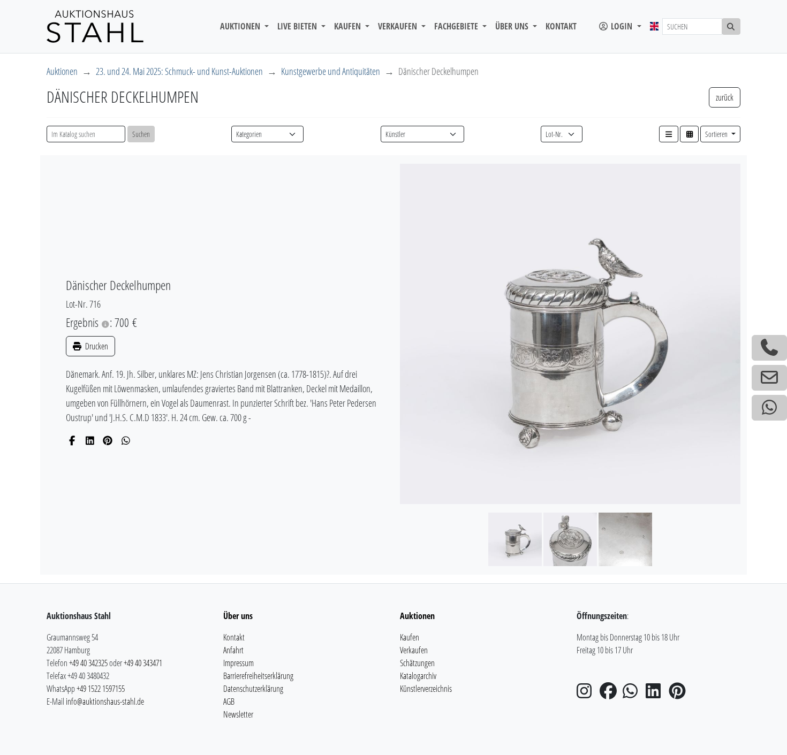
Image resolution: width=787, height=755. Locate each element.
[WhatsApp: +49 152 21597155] (769, 408)
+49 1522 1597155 (101, 689)
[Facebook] (72, 440)
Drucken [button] (96, 346)
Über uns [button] (513, 26)
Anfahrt (233, 650)
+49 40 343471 (143, 663)
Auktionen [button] (241, 26)
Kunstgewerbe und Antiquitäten (330, 71)
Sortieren (717, 134)
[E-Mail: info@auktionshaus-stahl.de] (769, 378)
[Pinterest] (108, 440)
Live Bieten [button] (298, 26)
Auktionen (62, 71)
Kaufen (409, 637)
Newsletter (238, 714)
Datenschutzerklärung (253, 689)
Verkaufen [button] (398, 26)
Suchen (141, 134)
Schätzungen (417, 663)
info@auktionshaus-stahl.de (105, 701)
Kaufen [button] (348, 26)
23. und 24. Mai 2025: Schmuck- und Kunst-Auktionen (179, 71)
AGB (228, 701)
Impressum (238, 663)
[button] (668, 134)
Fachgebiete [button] (457, 26)
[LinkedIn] (90, 440)
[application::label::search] (731, 26)
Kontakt (561, 26)
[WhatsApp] (126, 440)
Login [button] (621, 26)
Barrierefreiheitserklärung (258, 676)
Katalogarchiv (418, 676)
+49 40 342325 (88, 663)
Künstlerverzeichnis (426, 689)
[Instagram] (587, 694)
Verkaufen (414, 650)
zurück (724, 97)
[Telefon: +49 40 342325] (769, 348)
